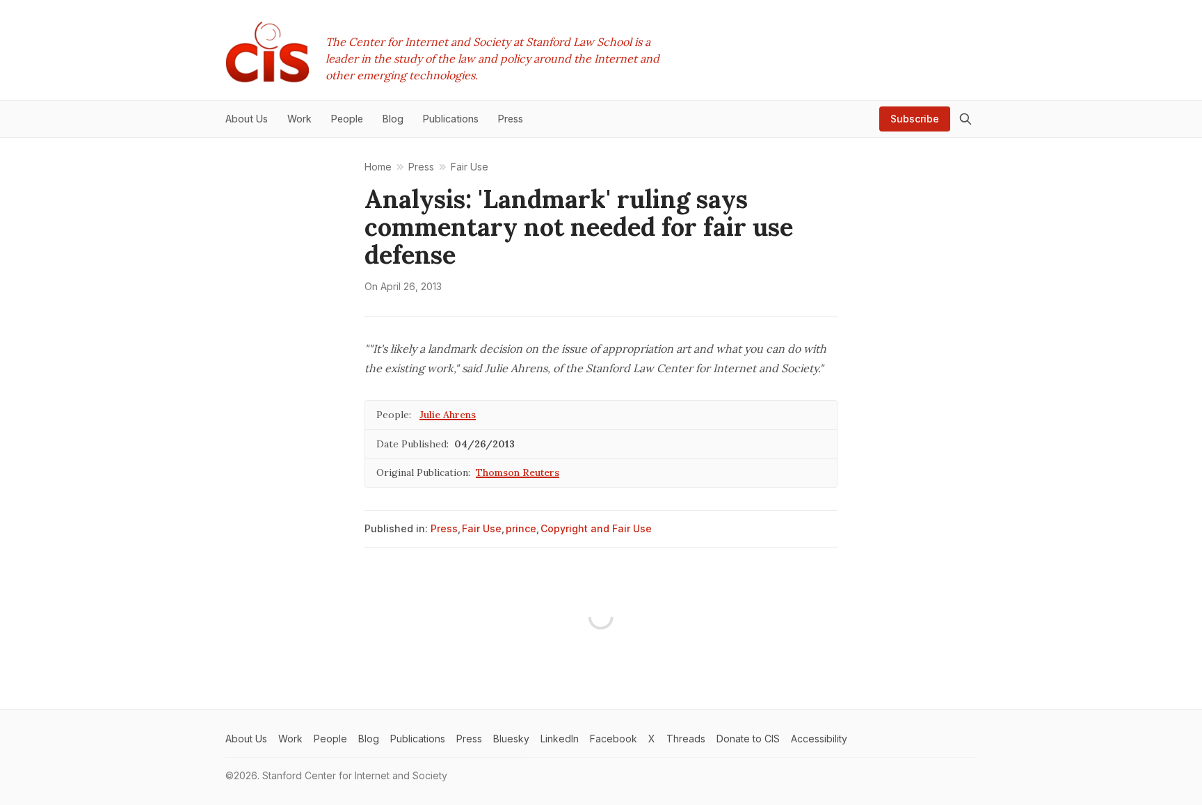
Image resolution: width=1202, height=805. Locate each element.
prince (521, 528)
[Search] (965, 119)
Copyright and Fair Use (596, 528)
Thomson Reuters (517, 472)
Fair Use (482, 528)
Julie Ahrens (447, 414)
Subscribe (914, 119)
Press (444, 528)
